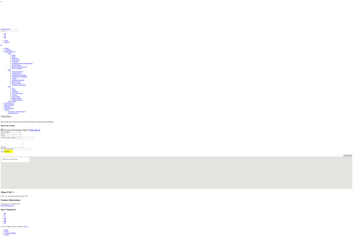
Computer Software (17, 71)
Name (2, 134)
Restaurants (15, 58)
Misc (9, 53)
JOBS (6, 110)
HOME (6, 48)
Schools (14, 78)
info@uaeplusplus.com (7, 205)
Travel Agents (16, 60)
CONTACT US (9, 103)
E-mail (3, 136)
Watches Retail (16, 65)
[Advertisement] (56, 15)
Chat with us (34, 130)
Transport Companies (18, 80)
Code (2, 151)
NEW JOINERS (9, 105)
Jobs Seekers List (13, 113)
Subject (3, 132)
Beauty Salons (16, 81)
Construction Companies (19, 75)
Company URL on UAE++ (9, 137)
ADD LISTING (9, 108)
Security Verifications (7, 149)
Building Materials (17, 100)
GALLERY (7, 50)
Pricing (6, 231)
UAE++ (26, 226)
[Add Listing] (1, 45)
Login (6, 40)
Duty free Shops (16, 83)
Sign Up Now (12, 101)
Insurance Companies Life (19, 66)
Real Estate (15, 61)
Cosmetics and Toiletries (19, 85)
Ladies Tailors (16, 96)
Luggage (14, 95)
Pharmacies (15, 91)
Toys (13, 88)
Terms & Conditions (10, 233)
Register (6, 42)
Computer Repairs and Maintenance (22, 63)
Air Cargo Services (17, 93)
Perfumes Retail (16, 98)
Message (3, 147)
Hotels (14, 57)
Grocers (14, 90)
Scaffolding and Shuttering (19, 76)
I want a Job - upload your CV (17, 111)
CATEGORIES (9, 52)
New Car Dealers (17, 68)
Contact (6, 234)
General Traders (16, 73)
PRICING (7, 106)
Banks (13, 55)
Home (6, 229)
